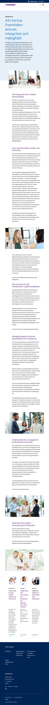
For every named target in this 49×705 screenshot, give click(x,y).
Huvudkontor (8, 697)
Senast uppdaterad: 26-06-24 (9, 662)
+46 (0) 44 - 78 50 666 (12, 686)
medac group (33, 1)
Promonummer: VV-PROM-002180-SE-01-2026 (31, 654)
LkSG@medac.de (16, 141)
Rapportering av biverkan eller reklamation (20, 653)
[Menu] (43, 5)
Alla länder (41, 1)
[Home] (10, 4)
